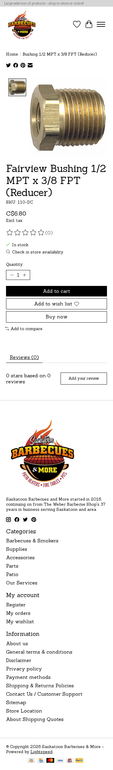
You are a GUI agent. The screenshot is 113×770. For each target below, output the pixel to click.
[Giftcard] (70, 761)
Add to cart (56, 291)
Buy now (56, 317)
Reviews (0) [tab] (24, 357)
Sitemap (16, 702)
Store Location (24, 711)
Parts (12, 566)
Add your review (83, 378)
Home (12, 54)
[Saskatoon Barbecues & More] (22, 24)
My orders (18, 613)
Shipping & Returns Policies (40, 686)
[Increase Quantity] (24, 275)
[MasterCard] (50, 761)
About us (17, 643)
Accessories (20, 557)
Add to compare (26, 328)
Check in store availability (37, 252)
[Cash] (31, 761)
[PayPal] (79, 761)
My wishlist (20, 621)
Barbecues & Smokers (32, 541)
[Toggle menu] (101, 24)
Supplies (16, 549)
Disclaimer (18, 660)
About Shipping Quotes (35, 719)
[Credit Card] (41, 761)
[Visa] (60, 761)
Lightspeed (41, 751)
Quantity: (14, 264)
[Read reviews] (25, 232)
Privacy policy (24, 669)
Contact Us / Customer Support (44, 694)
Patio (12, 574)
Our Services (21, 583)
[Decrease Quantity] (12, 275)
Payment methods (28, 677)
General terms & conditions (39, 652)
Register (16, 605)
